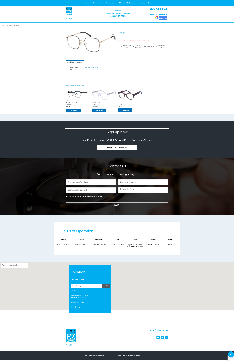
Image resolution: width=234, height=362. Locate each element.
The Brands (130, 3)
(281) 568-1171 (158, 8)
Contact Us (141, 3)
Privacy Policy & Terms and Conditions (128, 355)
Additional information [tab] (74, 62)
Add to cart (73, 110)
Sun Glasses (110, 3)
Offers (121, 3)
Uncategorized (10, 25)
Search (106, 286)
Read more (99, 110)
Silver (96, 67)
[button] (113, 34)
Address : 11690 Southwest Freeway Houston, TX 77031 (117, 13)
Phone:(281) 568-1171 (78, 307)
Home (87, 3)
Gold (92, 67)
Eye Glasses (96, 3)
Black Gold (86, 67)
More (150, 3)
